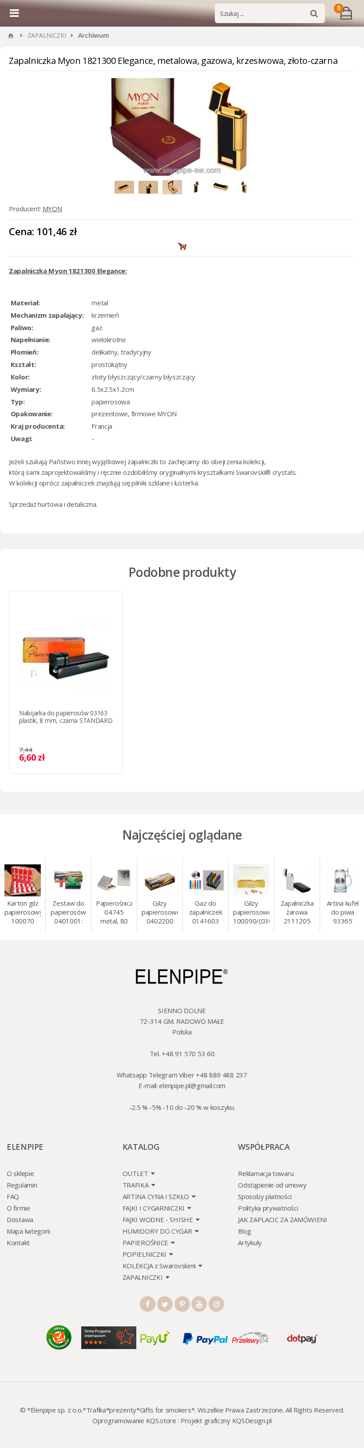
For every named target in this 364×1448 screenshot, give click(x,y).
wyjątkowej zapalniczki (125, 461)
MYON (52, 208)
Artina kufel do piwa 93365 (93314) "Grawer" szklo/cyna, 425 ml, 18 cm (343, 913)
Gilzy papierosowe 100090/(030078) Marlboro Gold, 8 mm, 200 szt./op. (251, 913)
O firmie (18, 1207)
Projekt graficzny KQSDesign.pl (226, 1420)
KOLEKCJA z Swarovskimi (159, 1265)
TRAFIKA (136, 1184)
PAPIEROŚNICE (145, 1242)
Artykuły (250, 1242)
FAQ (13, 1196)
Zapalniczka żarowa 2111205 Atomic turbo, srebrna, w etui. (297, 913)
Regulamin (22, 1184)
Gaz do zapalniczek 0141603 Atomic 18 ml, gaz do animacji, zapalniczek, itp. (205, 913)
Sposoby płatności (264, 1196)
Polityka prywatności (268, 1207)
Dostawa (20, 1219)
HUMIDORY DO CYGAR (157, 1231)
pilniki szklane (150, 482)
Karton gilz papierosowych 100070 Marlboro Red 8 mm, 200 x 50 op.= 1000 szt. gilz (22, 913)
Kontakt (18, 1242)
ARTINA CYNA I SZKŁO (156, 1196)
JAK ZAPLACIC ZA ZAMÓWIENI (282, 1219)
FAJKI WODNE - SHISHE (158, 1219)
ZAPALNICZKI (47, 35)
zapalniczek (78, 482)
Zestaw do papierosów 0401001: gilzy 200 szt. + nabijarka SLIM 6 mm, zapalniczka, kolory (68, 913)
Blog (244, 1231)
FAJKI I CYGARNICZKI (154, 1207)
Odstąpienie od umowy (272, 1184)
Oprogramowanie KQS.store (134, 1420)
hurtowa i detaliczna (67, 504)
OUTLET (135, 1173)
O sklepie (20, 1173)
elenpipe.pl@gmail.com (192, 1085)
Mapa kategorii (28, 1231)
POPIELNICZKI (144, 1254)
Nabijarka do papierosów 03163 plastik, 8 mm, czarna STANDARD (66, 717)
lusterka (186, 482)
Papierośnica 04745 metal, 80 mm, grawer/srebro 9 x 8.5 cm (114, 913)
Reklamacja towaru (265, 1173)
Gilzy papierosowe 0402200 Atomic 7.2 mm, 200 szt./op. (160, 913)
